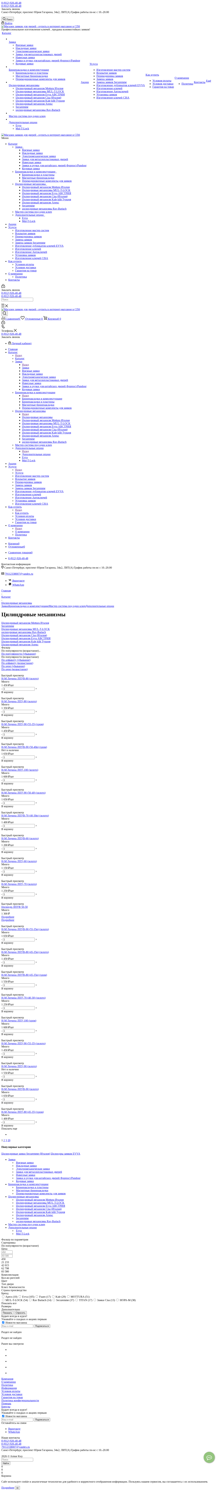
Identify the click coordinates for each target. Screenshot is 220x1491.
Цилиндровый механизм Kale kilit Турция (46, 199)
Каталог (13, 143)
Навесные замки (31, 162)
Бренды (5, 1406)
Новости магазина (16, 1322)
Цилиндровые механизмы (31, 184)
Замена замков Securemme (30, 242)
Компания (7, 1378)
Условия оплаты (24, 264)
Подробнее (7, 916)
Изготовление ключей (28, 248)
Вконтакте (18, 580)
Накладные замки (32, 153)
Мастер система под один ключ (33, 211)
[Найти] (2, 303)
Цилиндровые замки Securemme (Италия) (25, 1153)
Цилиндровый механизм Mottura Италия (46, 187)
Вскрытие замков (25, 233)
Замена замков (23, 239)
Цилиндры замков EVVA (65, 1153)
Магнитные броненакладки (38, 177)
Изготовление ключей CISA (31, 258)
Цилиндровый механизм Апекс (40, 202)
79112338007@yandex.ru (19, 573)
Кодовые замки (31, 168)
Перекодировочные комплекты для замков (47, 180)
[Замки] (44, 39)
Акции (12, 224)
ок (17, 1488)
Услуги (12, 227)
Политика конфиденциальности (20, 1400)
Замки (19, 146)
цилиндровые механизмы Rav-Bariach (44, 208)
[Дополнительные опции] (44, 119)
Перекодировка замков (28, 236)
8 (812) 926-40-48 (11, 2)
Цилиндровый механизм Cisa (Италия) (45, 196)
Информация (9, 1388)
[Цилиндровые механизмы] (44, 82)
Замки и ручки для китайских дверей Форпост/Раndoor (54, 165)
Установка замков (25, 255)
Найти (6, 1463)
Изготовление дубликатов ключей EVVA (39, 245)
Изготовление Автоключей (31, 252)
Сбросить (20, 1313)
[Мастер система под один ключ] (44, 113)
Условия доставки (25, 267)
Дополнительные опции (30, 214)
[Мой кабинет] (3, 286)
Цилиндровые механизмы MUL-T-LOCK (46, 190)
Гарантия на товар (26, 270)
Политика (21, 276)
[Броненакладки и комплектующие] (44, 66)
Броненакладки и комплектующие (36, 171)
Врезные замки (31, 150)
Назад (18, 355)
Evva (25, 218)
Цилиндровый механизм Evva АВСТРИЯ (46, 193)
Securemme (28, 205)
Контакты (14, 279)
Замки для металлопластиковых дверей (45, 159)
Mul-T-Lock (28, 221)
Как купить (15, 261)
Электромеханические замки (39, 156)
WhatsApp (18, 584)
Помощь (6, 1403)
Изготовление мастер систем (32, 230)
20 (9, 1140)
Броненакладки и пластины (38, 174)
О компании (15, 273)
